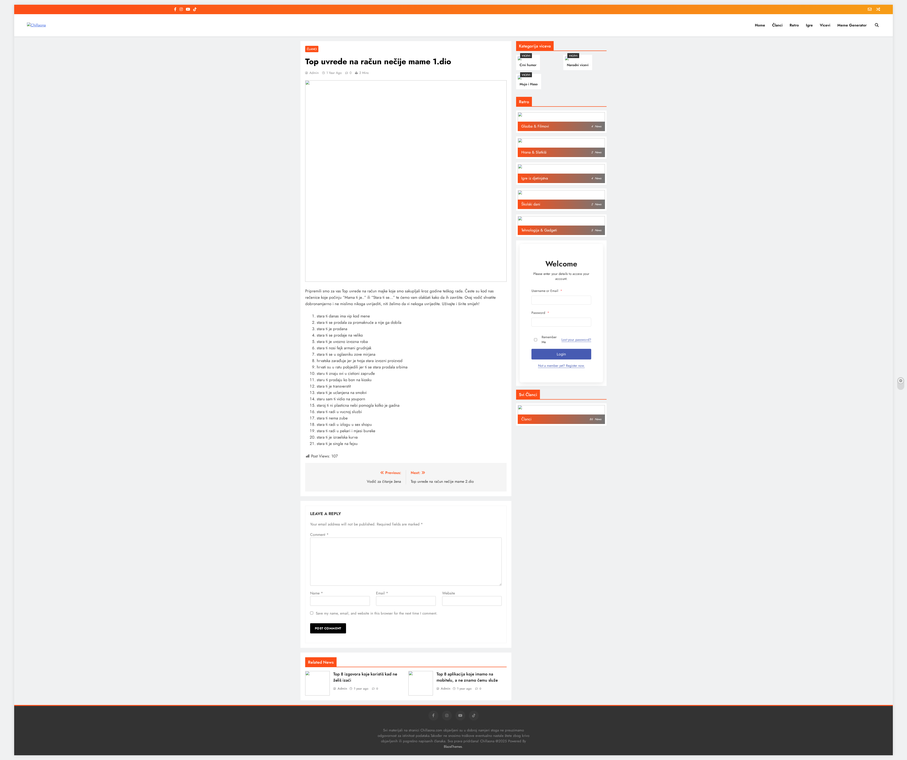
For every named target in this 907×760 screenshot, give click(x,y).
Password (540, 312)
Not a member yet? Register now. (561, 365)
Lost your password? (576, 339)
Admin (314, 72)
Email (382, 593)
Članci (777, 25)
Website (448, 593)
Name (316, 593)
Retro (794, 25)
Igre (809, 25)
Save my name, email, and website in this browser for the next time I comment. (376, 613)
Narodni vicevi (578, 65)
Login (561, 354)
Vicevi (825, 25)
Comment (319, 534)
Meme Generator (852, 25)
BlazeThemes (453, 746)
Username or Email (546, 290)
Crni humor (528, 65)
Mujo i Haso (529, 84)
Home (760, 25)
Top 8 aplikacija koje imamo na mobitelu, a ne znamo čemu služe (467, 677)
